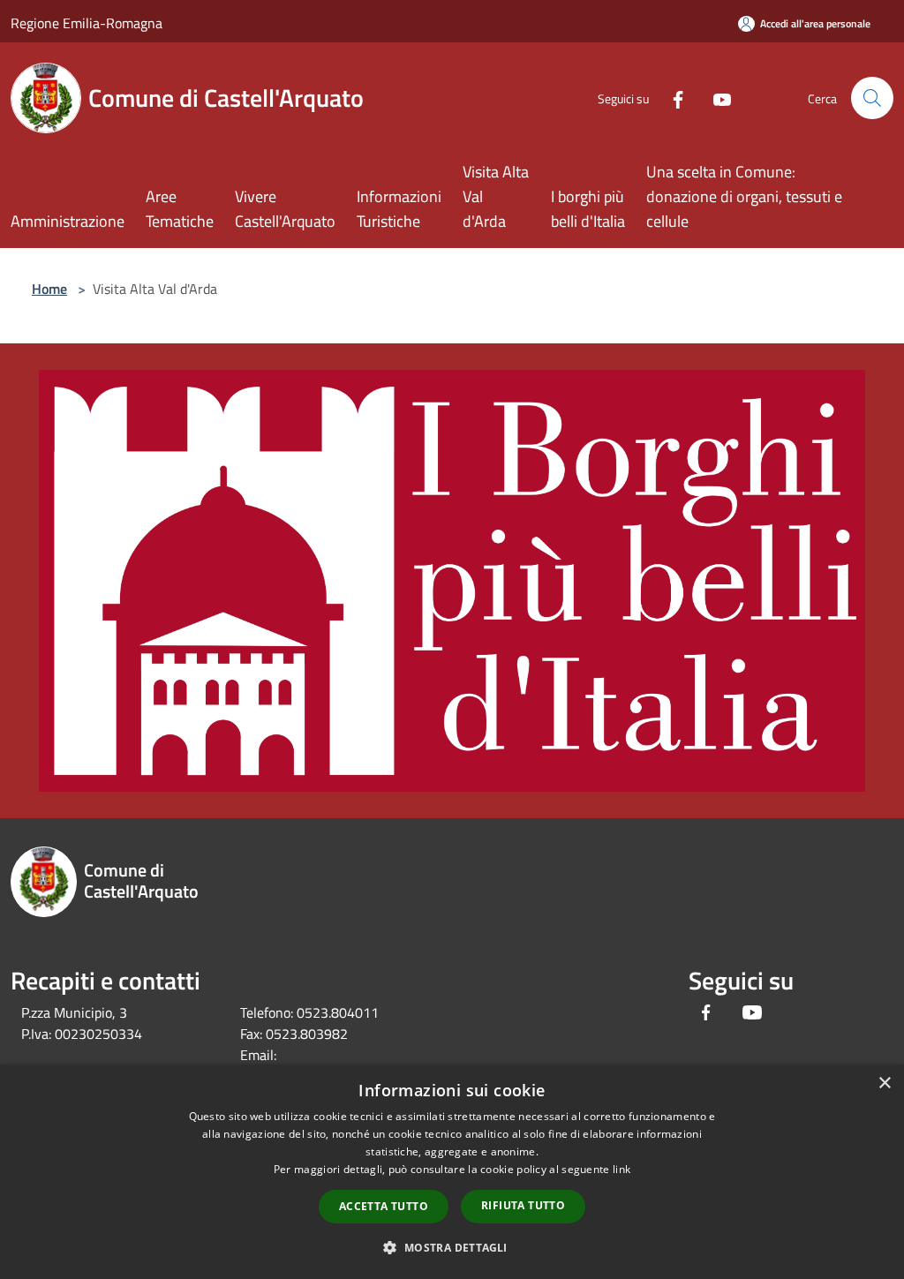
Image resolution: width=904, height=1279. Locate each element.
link (621, 1169)
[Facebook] (671, 97)
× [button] (884, 1083)
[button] (451, 1247)
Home (49, 288)
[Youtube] (715, 97)
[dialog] (452, 1172)
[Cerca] (872, 98)
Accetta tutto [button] (383, 1206)
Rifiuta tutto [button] (523, 1205)
